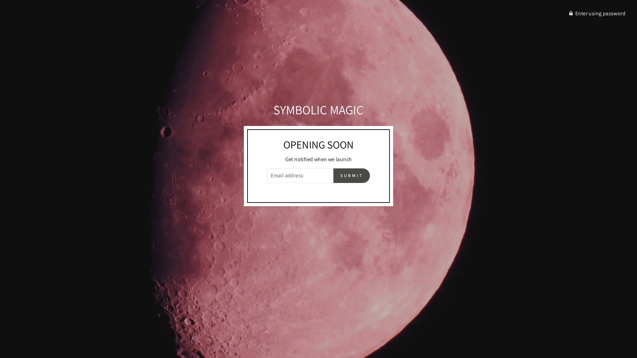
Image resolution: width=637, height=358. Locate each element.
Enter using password (600, 13)
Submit (351, 175)
